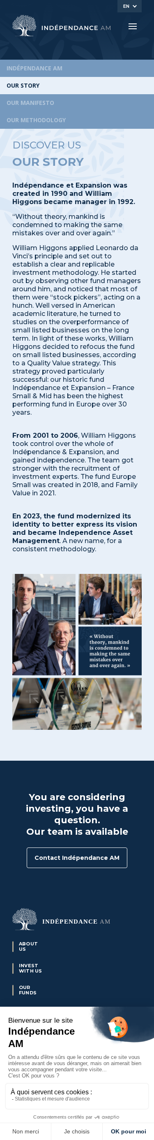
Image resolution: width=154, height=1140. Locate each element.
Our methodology (36, 120)
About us (28, 946)
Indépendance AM (34, 68)
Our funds (28, 990)
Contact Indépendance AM (77, 857)
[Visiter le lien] (61, 25)
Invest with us (30, 968)
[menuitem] (129, 6)
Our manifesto (30, 103)
